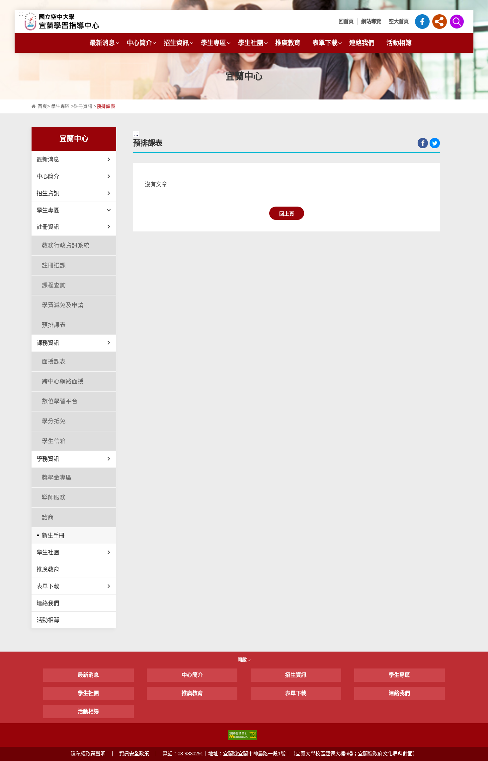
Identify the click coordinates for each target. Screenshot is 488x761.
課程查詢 (54, 285)
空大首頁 (399, 21)
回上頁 (286, 214)
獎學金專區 (57, 477)
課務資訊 (48, 343)
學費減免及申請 (63, 305)
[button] (439, 21)
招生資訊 (176, 42)
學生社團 (250, 42)
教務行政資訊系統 (66, 245)
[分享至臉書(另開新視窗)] (423, 143)
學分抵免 (54, 421)
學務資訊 (48, 459)
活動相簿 (399, 42)
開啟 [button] (242, 660)
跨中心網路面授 (63, 381)
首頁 (42, 106)
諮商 (48, 517)
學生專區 (213, 42)
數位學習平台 (60, 401)
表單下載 (325, 42)
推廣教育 (287, 42)
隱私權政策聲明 (88, 753)
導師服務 (54, 497)
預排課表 (54, 325)
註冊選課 (54, 265)
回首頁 (346, 21)
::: (21, 14)
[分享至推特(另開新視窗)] (435, 143)
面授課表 (54, 361)
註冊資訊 (83, 106)
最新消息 (102, 42)
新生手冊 (53, 535)
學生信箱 (54, 441)
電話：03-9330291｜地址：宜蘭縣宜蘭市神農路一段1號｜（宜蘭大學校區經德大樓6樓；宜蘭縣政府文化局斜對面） (290, 753)
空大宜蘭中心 (422, 21)
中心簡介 (139, 42)
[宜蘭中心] (79, 21)
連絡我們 (361, 42)
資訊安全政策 (134, 753)
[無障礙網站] (242, 734)
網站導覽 (371, 21)
